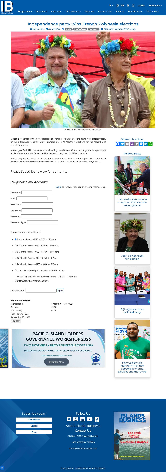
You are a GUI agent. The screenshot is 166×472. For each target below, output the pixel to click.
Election (68, 29)
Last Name (16, 210)
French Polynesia (80, 29)
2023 (106, 29)
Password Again (18, 222)
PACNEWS (153, 11)
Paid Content (93, 29)
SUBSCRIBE (154, 5)
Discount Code (18, 290)
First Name (16, 204)
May (133, 29)
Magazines (24, 11)
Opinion (89, 11)
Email (13, 198)
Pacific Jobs (135, 11)
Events (120, 11)
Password (15, 216)
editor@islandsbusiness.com (83, 448)
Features (56, 11)
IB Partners (72, 11)
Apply (60, 290)
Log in (58, 186)
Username (16, 192)
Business (41, 11)
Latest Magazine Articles (119, 29)
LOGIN (141, 5)
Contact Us (105, 11)
